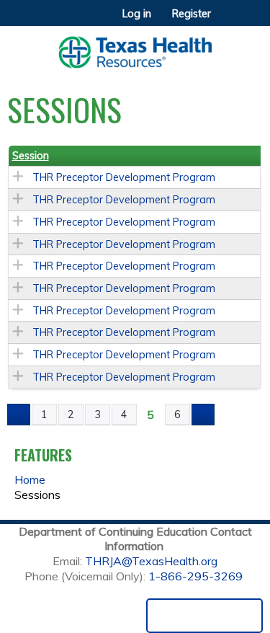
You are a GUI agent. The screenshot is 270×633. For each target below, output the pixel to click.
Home (29, 479)
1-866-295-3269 (195, 576)
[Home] (135, 47)
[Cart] (228, 21)
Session (30, 155)
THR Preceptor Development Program (123, 177)
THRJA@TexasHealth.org (151, 561)
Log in (136, 14)
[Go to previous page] (18, 414)
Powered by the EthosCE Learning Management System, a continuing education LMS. (204, 615)
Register (191, 14)
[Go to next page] (203, 414)
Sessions (37, 494)
